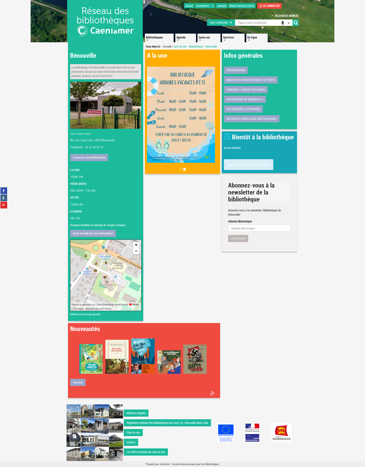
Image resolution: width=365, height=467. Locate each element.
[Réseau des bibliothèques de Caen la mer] (94, 432)
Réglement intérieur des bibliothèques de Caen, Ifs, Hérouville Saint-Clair (167, 423)
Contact (131, 442)
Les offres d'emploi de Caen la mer (146, 452)
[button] (221, 22)
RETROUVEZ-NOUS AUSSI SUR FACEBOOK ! (252, 119)
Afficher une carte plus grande (85, 314)
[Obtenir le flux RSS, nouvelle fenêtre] (212, 393)
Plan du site (133, 432)
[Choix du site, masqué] (212, 5)
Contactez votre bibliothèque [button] (89, 157)
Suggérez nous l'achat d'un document (248, 165)
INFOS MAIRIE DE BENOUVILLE (245, 99)
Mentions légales (136, 413)
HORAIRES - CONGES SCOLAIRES (246, 90)
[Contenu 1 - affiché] (180, 171)
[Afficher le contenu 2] (184, 171)
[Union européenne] (225, 432)
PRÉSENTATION (236, 70)
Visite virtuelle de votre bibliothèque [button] (93, 233)
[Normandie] (281, 432)
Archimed (165, 464)
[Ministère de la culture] (252, 433)
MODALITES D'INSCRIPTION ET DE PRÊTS (251, 80)
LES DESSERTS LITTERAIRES (243, 109)
